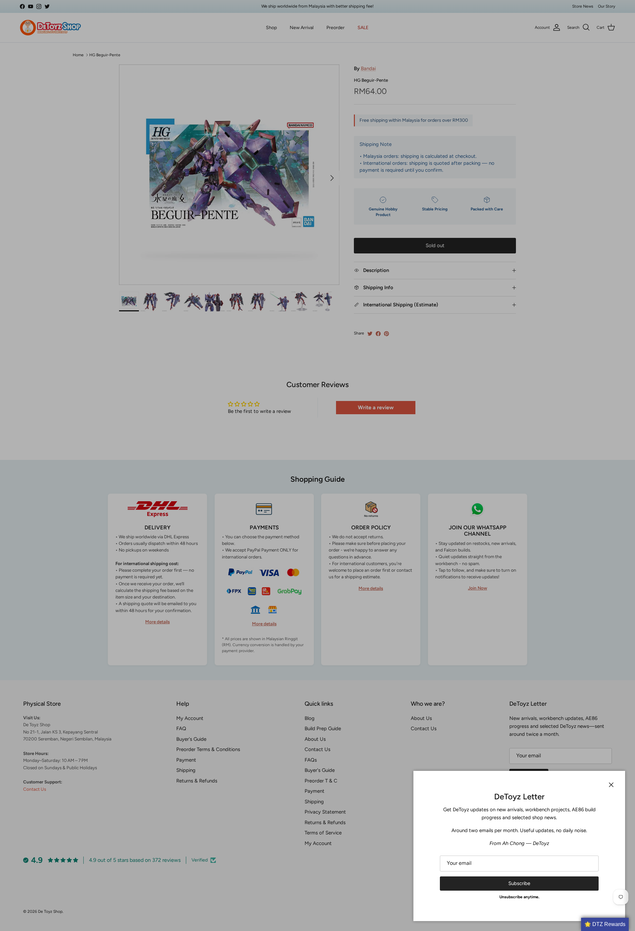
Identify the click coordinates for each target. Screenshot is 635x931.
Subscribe (519, 883)
